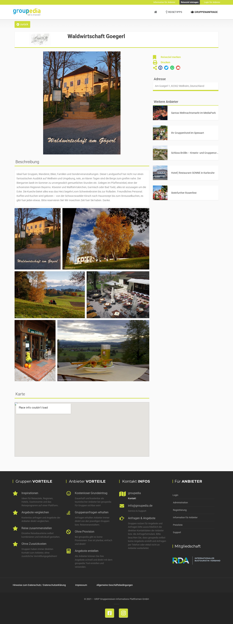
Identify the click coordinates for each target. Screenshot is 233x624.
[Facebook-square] (109, 613)
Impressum (81, 585)
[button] (22, 24)
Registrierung (180, 510)
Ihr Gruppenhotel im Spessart (187, 132)
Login (175, 495)
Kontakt (132, 498)
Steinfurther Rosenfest (184, 192)
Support (177, 532)
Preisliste (178, 525)
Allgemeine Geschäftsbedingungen (114, 585)
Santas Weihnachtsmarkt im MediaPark (193, 112)
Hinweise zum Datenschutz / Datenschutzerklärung (39, 585)
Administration (180, 502)
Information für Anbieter (185, 517)
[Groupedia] (156, 12)
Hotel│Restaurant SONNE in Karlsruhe (192, 172)
